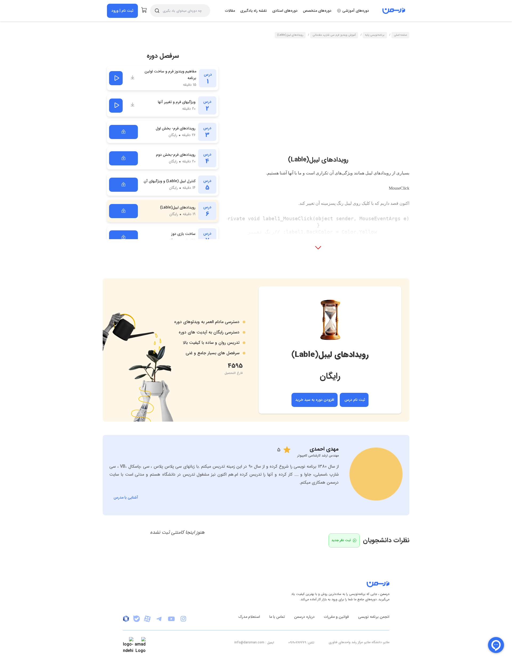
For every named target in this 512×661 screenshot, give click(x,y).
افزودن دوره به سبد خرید (314, 400)
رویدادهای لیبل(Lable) (290, 35)
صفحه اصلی (400, 35)
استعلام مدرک (249, 616)
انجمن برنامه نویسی (373, 616)
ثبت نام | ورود (122, 11)
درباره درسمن (304, 616)
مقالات (230, 11)
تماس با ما (277, 616)
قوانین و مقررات (336, 616)
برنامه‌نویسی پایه (375, 35)
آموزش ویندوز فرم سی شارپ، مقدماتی (334, 35)
